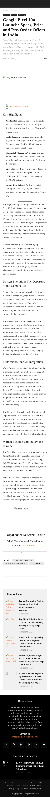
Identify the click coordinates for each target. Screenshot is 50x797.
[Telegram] (29, 745)
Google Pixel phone (16, 563)
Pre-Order (37, 563)
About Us (24, 789)
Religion (10, 786)
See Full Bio (27, 545)
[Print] (37, 69)
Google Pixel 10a (23, 560)
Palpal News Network (20, 106)
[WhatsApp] (25, 69)
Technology (22, 15)
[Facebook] (5, 69)
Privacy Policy (14, 789)
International (24, 783)
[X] (12, 69)
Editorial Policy (35, 789)
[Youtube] (44, 745)
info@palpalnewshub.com (25, 736)
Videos (17, 786)
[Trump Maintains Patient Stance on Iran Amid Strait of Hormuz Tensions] (11, 607)
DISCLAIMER (35, 786)
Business (14, 10)
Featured (25, 786)
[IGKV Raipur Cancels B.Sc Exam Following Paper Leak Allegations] (8, 764)
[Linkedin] (31, 69)
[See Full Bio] (36, 545)
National (14, 15)
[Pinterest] (18, 69)
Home (5, 10)
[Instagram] (14, 744)
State (41, 783)
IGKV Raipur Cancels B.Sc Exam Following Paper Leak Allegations (30, 766)
